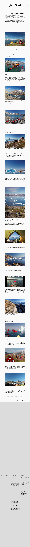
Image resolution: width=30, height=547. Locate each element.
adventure (6, 395)
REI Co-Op (22, 494)
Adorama (22, 487)
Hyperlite (22, 491)
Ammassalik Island (10, 395)
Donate (15, 502)
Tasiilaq (16, 396)
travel (21, 396)
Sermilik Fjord (12, 396)
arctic (13, 395)
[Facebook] (13, 505)
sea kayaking (8, 396)
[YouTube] (16, 505)
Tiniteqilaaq (18, 396)
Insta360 (22, 493)
